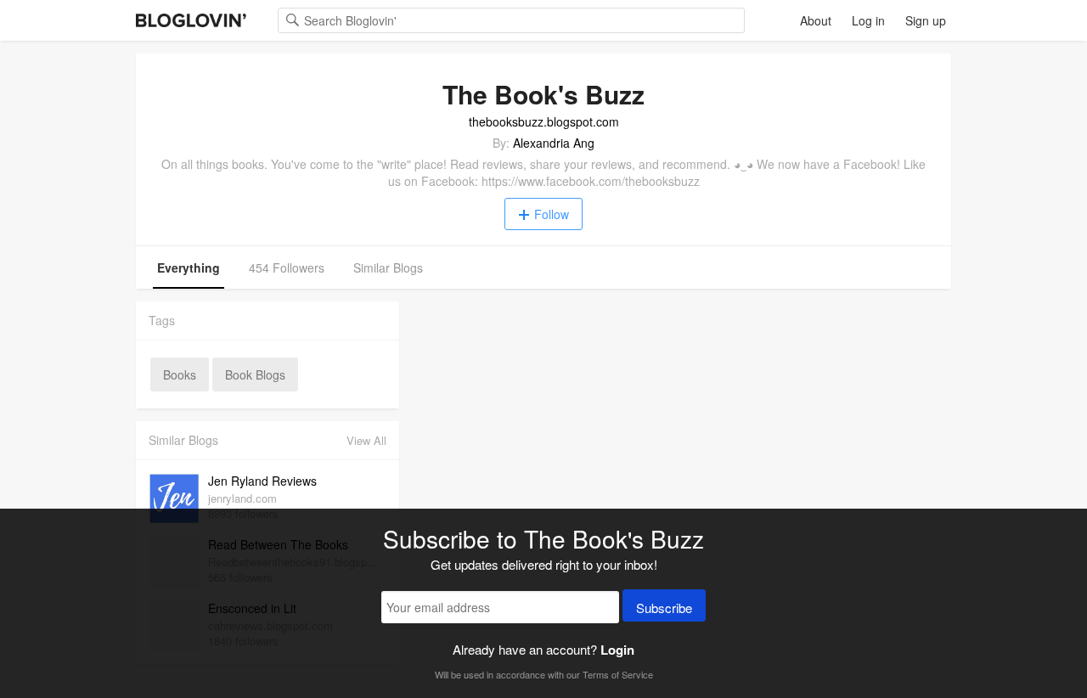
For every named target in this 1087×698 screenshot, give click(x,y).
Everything (188, 267)
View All (366, 440)
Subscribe (664, 607)
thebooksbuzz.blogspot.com (544, 121)
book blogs (255, 374)
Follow (551, 213)
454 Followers (286, 267)
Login (617, 649)
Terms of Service (618, 674)
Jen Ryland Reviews (262, 480)
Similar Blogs (388, 267)
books (179, 374)
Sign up (925, 20)
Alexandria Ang (553, 142)
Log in (868, 20)
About (815, 20)
